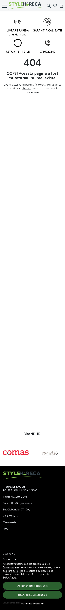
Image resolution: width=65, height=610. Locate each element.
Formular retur (10, 559)
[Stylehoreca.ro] (26, 5)
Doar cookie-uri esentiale (32, 594)
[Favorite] (55, 6)
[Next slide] (57, 452)
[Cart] (61, 6)
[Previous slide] (7, 452)
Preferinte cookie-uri (32, 603)
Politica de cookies (25, 570)
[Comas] (16, 459)
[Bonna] (49, 459)
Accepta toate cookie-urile (33, 585)
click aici (26, 88)
